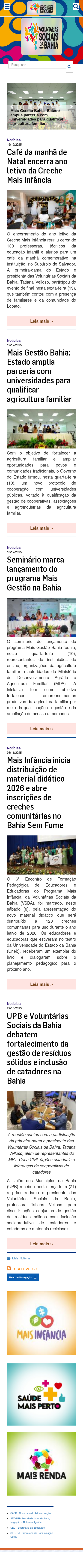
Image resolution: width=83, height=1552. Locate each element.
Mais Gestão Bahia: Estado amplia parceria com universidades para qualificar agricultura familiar (37, 117)
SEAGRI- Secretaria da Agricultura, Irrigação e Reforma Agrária (30, 1520)
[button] (12, 106)
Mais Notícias (21, 1258)
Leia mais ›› (41, 321)
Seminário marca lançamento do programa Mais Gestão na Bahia (35, 573)
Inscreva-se (24, 1268)
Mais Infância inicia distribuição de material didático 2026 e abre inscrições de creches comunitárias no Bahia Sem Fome (38, 792)
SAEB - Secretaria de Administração (30, 1513)
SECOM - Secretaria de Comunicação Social (31, 1534)
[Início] (41, 8)
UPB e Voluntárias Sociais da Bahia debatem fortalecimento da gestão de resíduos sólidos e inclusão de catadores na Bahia (39, 1048)
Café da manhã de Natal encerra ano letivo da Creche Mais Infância (37, 166)
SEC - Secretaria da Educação (27, 1527)
